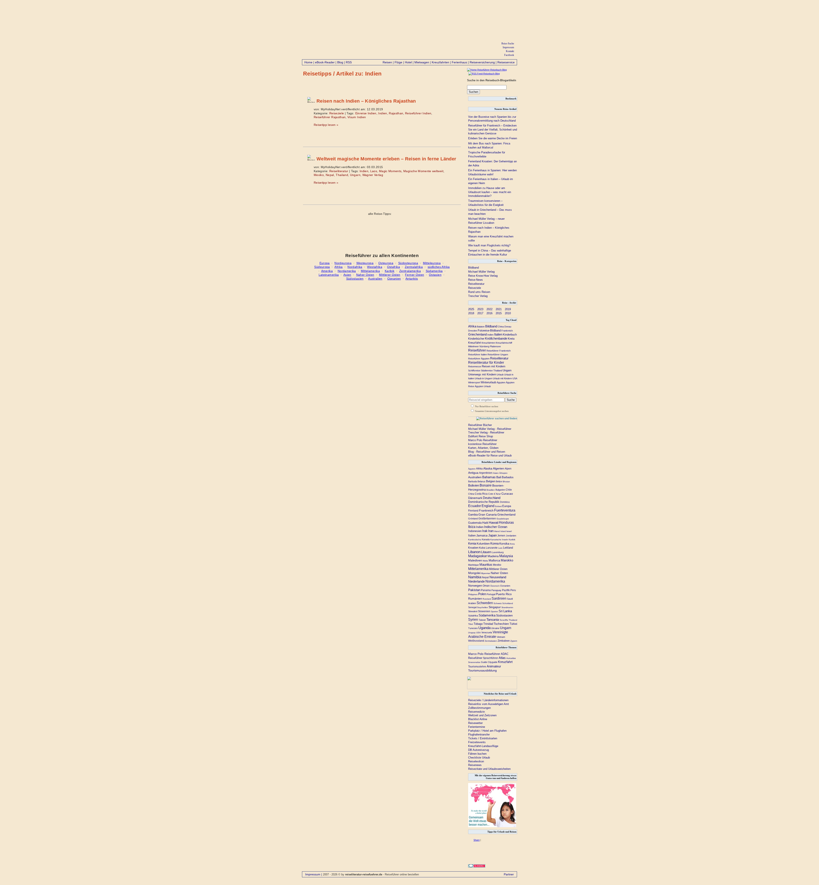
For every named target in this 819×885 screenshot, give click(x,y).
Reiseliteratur (338, 171)
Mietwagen (421, 62)
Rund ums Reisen (479, 292)
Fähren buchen (477, 753)
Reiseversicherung (482, 62)
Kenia (472, 543)
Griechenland (477, 334)
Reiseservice (506, 62)
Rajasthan (396, 113)
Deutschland (491, 498)
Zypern (513, 641)
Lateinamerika (329, 274)
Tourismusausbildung (482, 670)
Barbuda (472, 481)
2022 (489, 309)
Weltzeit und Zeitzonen (482, 715)
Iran (491, 531)
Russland (487, 599)
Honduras (506, 522)
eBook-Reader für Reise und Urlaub (490, 455)
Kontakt (510, 51)
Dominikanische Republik (483, 501)
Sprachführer (490, 658)
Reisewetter (475, 723)
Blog (340, 62)
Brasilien (490, 490)
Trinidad (488, 623)
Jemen (501, 535)
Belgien (490, 481)
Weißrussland (476, 640)
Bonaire (486, 485)
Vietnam (501, 637)
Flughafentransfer (479, 734)
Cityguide (492, 662)
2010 (508, 313)
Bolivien (473, 485)
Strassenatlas (474, 662)
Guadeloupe (503, 518)
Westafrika (374, 267)
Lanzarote (492, 547)
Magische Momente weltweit (423, 171)
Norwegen (475, 585)
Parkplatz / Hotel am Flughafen (487, 730)
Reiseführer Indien (418, 113)
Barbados (508, 477)
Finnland (473, 510)
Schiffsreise (474, 370)
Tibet (470, 624)
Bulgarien (500, 489)
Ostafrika (393, 267)
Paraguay (496, 590)
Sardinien (499, 598)
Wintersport (474, 382)
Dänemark (475, 498)
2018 (471, 313)
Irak (485, 531)
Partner (509, 874)
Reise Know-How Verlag (483, 275)
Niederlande (476, 581)
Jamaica (482, 535)
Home (308, 62)
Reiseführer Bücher (480, 425)
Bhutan (506, 481)
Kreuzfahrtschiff (504, 343)
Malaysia (506, 556)
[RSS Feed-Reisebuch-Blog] (483, 73)
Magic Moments (390, 171)
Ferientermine (476, 726)
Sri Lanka (505, 611)
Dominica (505, 502)
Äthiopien (503, 473)
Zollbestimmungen (479, 707)
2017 (480, 313)
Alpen (508, 468)
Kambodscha (474, 539)
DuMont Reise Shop (480, 436)
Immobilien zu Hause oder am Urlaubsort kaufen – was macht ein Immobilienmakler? (489, 192)
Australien (375, 278)
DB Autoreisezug (478, 749)
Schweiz (498, 603)
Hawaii (493, 522)
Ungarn (355, 175)
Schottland (507, 603)
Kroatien (473, 547)
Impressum (508, 47)
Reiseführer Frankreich (498, 350)
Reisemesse (474, 366)
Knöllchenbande (496, 338)
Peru (513, 590)
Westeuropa (365, 263)
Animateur (494, 666)
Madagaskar (477, 556)
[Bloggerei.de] (476, 866)
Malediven (475, 560)
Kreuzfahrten (440, 62)
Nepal (330, 175)
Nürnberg (484, 346)
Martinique (473, 565)
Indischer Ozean (495, 527)
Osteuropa (385, 263)
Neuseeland (497, 577)
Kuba (482, 547)
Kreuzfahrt (474, 342)
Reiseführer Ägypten (478, 358)
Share (476, 840)
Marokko (507, 560)
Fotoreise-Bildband (489, 330)
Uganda (484, 628)
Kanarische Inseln (499, 539)
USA (515, 378)
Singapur (495, 607)
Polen (482, 594)
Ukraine (495, 628)
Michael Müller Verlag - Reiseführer (489, 428)
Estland (498, 506)
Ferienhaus (459, 62)
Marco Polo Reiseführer (482, 440)
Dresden (472, 330)
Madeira (493, 556)
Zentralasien (491, 641)
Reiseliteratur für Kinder (486, 362)
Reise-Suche (507, 43)
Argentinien (485, 472)
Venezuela (486, 632)
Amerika (327, 271)
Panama (486, 590)
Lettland (508, 547)
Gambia (473, 514)
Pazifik (506, 590)
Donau (507, 326)
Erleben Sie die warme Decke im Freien (492, 138)
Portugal (491, 594)
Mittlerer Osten (389, 274)
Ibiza (471, 527)
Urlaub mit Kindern (502, 378)
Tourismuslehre (477, 666)
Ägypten (501, 382)
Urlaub (500, 374)
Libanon (474, 552)
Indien (382, 113)
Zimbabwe (504, 640)
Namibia (474, 577)
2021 (499, 309)
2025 (471, 309)
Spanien (494, 611)
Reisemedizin (476, 711)
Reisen (387, 62)
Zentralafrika (414, 267)
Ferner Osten (414, 274)
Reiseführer (477, 350)
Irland (497, 531)
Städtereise (487, 370)
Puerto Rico (504, 594)
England (488, 506)
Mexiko (319, 175)
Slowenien (484, 611)
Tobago (478, 623)
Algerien (498, 468)
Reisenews (475, 765)
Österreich (495, 586)
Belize (499, 481)
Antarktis (411, 278)
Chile (509, 489)
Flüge (398, 62)
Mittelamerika (370, 271)
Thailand (342, 175)
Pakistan (474, 590)
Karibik (389, 271)
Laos (373, 171)
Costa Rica (481, 493)
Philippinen (473, 594)
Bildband (473, 267)
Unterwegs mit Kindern (482, 374)
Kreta (511, 338)
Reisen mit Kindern (493, 366)
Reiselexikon (476, 761)
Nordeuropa (342, 263)
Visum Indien (356, 117)
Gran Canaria (487, 514)
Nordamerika (347, 271)
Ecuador (474, 506)
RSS (349, 62)
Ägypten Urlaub (483, 386)
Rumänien (475, 598)
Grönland (473, 518)
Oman (486, 585)
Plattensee (495, 346)
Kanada (486, 539)
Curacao (507, 493)
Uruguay (472, 633)
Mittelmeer (473, 346)
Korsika (504, 543)
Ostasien (435, 274)
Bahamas (489, 477)
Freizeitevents (477, 742)
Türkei (513, 623)
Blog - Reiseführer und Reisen (486, 451)
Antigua (473, 472)
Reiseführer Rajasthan (330, 117)
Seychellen (482, 607)
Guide (484, 662)
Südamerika (434, 271)
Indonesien (475, 531)
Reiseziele (336, 113)
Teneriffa (504, 620)
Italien (498, 334)
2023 (480, 309)
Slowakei (472, 611)
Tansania (492, 619)
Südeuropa (322, 267)
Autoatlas (511, 658)
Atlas (502, 658)
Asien (347, 274)
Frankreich (507, 330)
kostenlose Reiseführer (482, 444)
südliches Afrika (439, 267)
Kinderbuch (510, 334)
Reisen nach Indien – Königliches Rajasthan (366, 101)
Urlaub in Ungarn (483, 378)
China (501, 326)
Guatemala (475, 522)
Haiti (485, 522)
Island (503, 531)
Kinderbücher (476, 338)
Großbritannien (487, 518)
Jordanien (511, 535)
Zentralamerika (410, 271)
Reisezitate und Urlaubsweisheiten (489, 768)
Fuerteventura (504, 510)
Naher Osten (365, 274)
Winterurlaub (488, 382)
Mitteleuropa (432, 263)
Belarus (481, 481)
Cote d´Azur (494, 494)
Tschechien (501, 623)
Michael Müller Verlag (481, 271)
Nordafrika (354, 267)
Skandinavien (507, 607)
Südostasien (355, 278)
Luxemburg (498, 552)
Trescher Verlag (478, 296)
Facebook (509, 55)
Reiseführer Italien (477, 354)
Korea (494, 543)
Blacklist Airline (477, 719)
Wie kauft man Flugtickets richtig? (489, 245)
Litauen (486, 552)
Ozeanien (394, 278)
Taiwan (482, 620)
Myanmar (485, 573)
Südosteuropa (408, 263)
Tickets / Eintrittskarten (482, 738)
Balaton (481, 326)
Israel (509, 531)
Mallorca (494, 560)
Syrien (473, 619)
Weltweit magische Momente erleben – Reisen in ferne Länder (386, 158)
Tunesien (473, 628)
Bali (498, 477)
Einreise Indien (365, 113)
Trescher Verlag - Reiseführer (486, 432)
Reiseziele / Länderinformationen (488, 700)
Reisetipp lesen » (326, 124)
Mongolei (474, 573)
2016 (489, 313)
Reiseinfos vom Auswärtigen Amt (488, 704)
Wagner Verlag (372, 175)
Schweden (485, 603)
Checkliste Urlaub (479, 757)
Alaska (487, 468)
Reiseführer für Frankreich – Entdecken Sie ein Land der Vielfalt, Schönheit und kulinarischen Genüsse (492, 129)
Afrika (338, 267)
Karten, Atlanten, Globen (483, 447)
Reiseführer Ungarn (498, 354)
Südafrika (473, 615)
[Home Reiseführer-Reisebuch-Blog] (487, 69)
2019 (508, 309)
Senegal (472, 607)
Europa (324, 263)
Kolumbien (483, 543)
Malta (485, 560)
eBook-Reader (325, 62)
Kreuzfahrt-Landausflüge (483, 746)
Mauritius (485, 564)
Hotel (408, 62)
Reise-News (475, 279)
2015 (499, 313)
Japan (492, 535)
